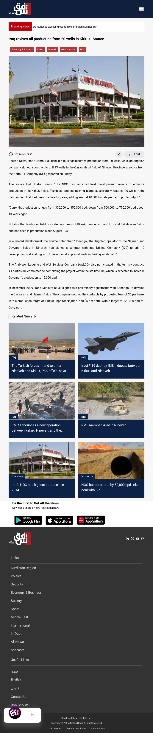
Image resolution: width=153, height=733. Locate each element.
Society (16, 601)
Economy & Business (22, 49)
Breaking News (20, 26)
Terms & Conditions (76, 728)
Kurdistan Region (23, 568)
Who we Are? (55, 728)
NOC (82, 49)
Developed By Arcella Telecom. (76, 718)
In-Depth (17, 634)
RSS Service (20, 705)
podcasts (17, 650)
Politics (16, 576)
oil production (68, 49)
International (20, 625)
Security (17, 584)
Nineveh (52, 49)
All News (17, 642)
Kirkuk (40, 49)
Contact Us (19, 697)
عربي (14, 672)
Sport (15, 609)
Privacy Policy (97, 728)
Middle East (19, 617)
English (16, 680)
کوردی (15, 688)
